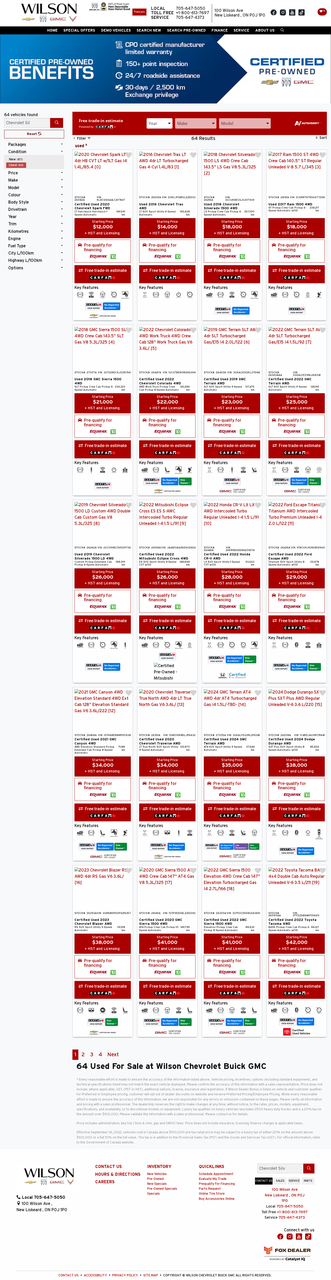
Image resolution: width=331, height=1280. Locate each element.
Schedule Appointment (216, 1174)
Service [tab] (294, 1181)
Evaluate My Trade (213, 1179)
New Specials (157, 1184)
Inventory (159, 1167)
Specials (153, 1193)
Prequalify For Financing (217, 1184)
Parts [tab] (308, 1181)
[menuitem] (35, 159)
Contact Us (108, 1167)
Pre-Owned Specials (162, 1188)
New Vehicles (157, 1174)
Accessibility (96, 1275)
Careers (105, 1182)
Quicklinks (211, 1167)
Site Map (151, 1275)
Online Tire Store (212, 1193)
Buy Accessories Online (217, 1199)
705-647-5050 (289, 1206)
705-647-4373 (292, 1217)
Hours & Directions (117, 1174)
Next (113, 1054)
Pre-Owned (155, 1179)
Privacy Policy (125, 1275)
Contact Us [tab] (263, 1181)
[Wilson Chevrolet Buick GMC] (49, 13)
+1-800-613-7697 (292, 1212)
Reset (32, 134)
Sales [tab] (280, 1181)
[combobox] (159, 123)
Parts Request (210, 1188)
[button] (52, 30)
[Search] (56, 123)
